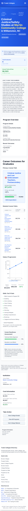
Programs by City (5, 472)
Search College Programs (7, 463)
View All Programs (14, 419)
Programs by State (5, 470)
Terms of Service (5, 481)
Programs (13, 14)
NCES (2, 490)
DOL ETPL (3, 496)
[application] (14, 271)
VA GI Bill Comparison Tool (7, 499)
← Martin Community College (3, 14)
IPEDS (2, 488)
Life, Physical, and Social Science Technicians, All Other (8, 247)
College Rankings (5, 468)
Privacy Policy (4, 479)
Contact (3, 477)
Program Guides (5, 461)
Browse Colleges (5, 458)
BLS (2, 492)
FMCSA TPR (4, 501)
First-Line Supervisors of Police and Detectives (8, 238)
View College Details (14, 415)
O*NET (3, 494)
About (2, 475)
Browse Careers (5, 465)
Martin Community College (10, 380)
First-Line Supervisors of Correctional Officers (8, 228)
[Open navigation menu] (25, 3)
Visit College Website (14, 423)
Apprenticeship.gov (6, 497)
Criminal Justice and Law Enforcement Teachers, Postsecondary (14, 177)
